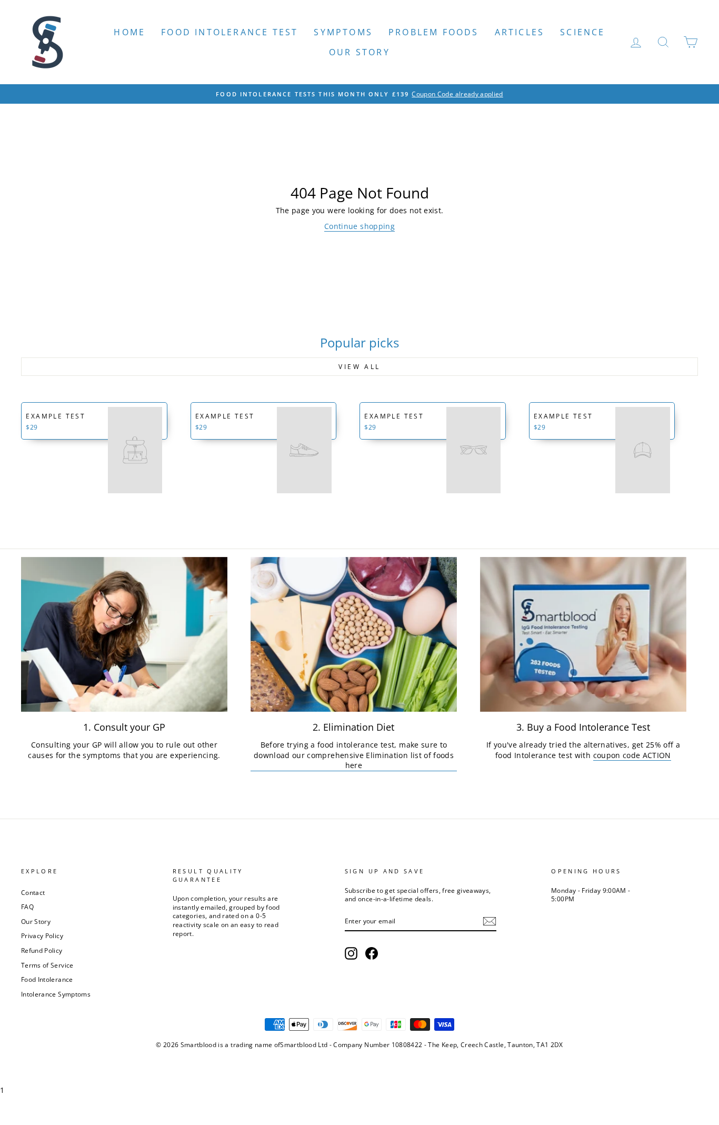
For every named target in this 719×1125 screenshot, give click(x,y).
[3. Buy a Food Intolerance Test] (583, 634)
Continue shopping (359, 226)
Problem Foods (433, 32)
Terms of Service (47, 965)
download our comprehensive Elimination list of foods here (354, 760)
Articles (520, 32)
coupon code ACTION (632, 755)
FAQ (27, 906)
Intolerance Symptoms (56, 994)
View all (359, 366)
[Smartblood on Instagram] (351, 953)
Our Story (359, 52)
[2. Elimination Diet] (354, 634)
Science (582, 32)
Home (129, 32)
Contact (33, 892)
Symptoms (343, 32)
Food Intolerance (47, 979)
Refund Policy (42, 950)
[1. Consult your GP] (124, 634)
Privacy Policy (42, 935)
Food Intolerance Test (229, 32)
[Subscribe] (489, 921)
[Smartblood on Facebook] (371, 953)
